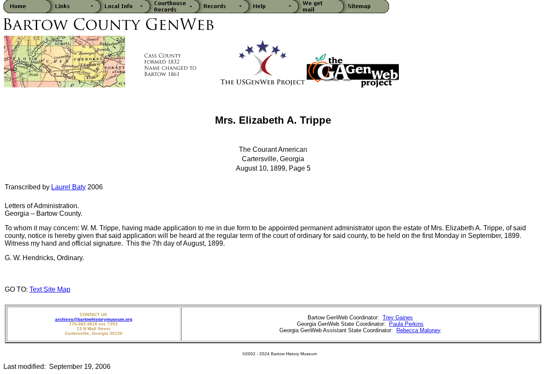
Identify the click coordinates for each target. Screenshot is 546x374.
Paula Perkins (406, 324)
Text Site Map (49, 289)
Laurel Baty (68, 187)
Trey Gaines (398, 317)
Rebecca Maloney (418, 330)
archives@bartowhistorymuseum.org (93, 319)
